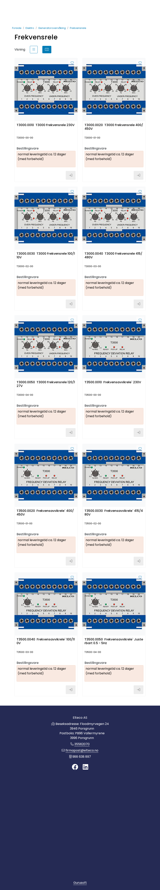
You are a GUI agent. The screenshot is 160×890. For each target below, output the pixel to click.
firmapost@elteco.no (82, 750)
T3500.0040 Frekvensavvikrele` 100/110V (46, 641)
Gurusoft (80, 882)
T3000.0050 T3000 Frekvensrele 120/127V (46, 384)
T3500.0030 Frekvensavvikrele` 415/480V (113, 513)
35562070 (82, 744)
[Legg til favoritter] (72, 63)
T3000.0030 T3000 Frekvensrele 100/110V (46, 256)
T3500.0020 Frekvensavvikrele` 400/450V (45, 513)
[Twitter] (75, 767)
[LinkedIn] (85, 767)
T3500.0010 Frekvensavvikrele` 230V (112, 382)
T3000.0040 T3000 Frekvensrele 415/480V (113, 256)
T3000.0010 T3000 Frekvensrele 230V (46, 125)
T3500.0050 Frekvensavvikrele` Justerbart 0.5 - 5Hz (113, 641)
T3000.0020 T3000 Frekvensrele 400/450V (113, 127)
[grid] (46, 49)
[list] (34, 49)
